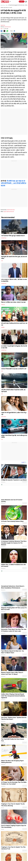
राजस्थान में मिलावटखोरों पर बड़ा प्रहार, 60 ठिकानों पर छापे (13, 369)
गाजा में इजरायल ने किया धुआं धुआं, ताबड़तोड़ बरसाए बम (13, 235)
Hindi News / (3, 5)
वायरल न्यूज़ (3, 304)
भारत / (7, 5)
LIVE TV (22, 1)
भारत (1, 28)
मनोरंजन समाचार (3, 416)
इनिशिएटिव (2, 327)
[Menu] (26, 1)
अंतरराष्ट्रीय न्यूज (3, 283)
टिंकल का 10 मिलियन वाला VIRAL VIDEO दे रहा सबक (13, 302)
